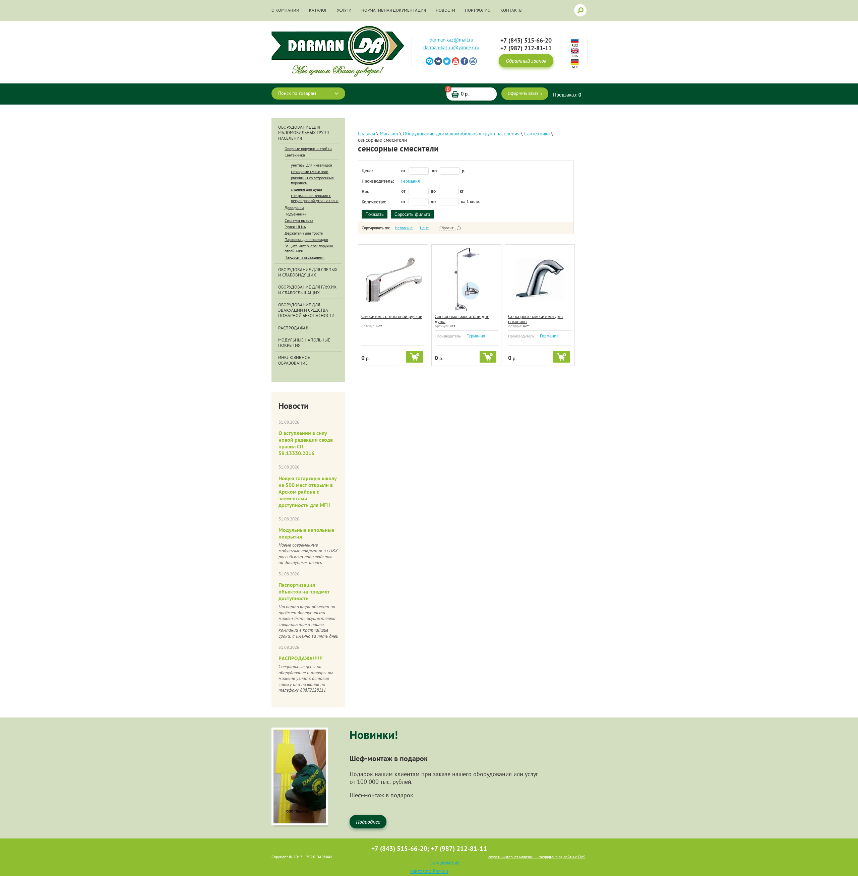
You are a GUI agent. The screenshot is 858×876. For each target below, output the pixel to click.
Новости (445, 10)
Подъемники (296, 213)
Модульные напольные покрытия (304, 342)
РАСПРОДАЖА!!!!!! (301, 658)
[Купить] (414, 357)
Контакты (511, 10)
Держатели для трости (304, 233)
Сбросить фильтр (412, 214)
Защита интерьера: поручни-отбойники (309, 248)
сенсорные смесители (309, 171)
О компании (285, 10)
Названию (404, 227)
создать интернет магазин (510, 856)
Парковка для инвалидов (306, 239)
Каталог (318, 10)
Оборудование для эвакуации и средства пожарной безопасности (306, 310)
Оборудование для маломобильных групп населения (303, 133)
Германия (410, 181)
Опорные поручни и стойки (308, 148)
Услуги (344, 10)
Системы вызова (299, 220)
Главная (366, 133)
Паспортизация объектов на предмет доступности (304, 591)
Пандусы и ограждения (304, 257)
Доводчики (294, 207)
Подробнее (368, 821)
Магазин (389, 133)
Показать (374, 214)
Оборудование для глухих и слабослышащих (307, 290)
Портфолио (478, 10)
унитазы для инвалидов (311, 165)
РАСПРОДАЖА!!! (294, 328)
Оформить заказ (523, 93)
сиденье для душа (306, 189)
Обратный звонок (526, 60)
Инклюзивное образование (294, 360)
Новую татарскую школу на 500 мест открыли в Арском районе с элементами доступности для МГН (308, 491)
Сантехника (295, 155)
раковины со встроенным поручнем (312, 180)
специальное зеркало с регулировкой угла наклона (315, 198)
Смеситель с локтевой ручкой (391, 316)
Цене (424, 227)
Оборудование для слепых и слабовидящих (308, 272)
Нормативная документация (393, 10)
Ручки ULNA (295, 226)
